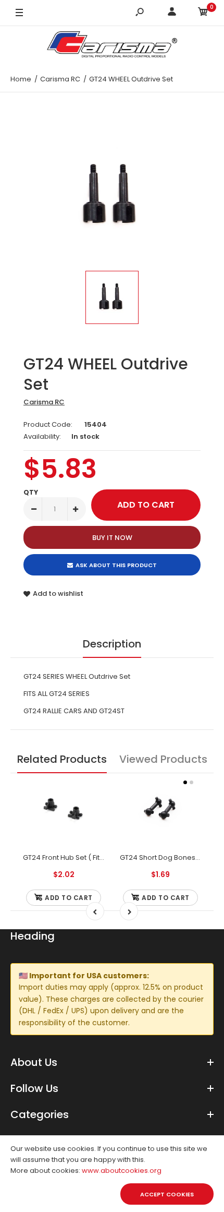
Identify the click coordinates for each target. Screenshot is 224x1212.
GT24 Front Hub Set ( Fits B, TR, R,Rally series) (96, 857)
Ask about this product (116, 565)
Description (112, 644)
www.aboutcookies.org (121, 1170)
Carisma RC (44, 402)
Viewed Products (163, 759)
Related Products (62, 759)
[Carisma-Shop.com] (112, 46)
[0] (203, 13)
